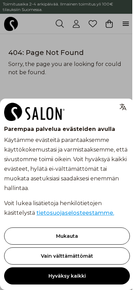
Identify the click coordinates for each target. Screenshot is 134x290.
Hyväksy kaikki (67, 276)
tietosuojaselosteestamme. (75, 213)
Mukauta (67, 236)
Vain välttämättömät (67, 256)
